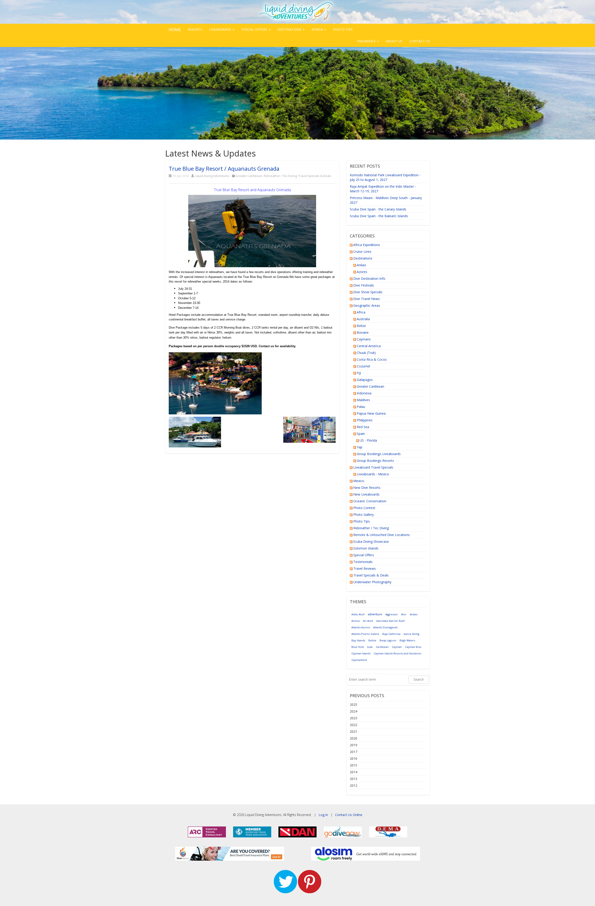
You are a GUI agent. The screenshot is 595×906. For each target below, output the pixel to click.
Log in (323, 815)
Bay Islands (358, 640)
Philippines (365, 420)
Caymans (364, 339)
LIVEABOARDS (220, 29)
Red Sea (363, 427)
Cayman (397, 647)
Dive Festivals (363, 285)
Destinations (362, 258)
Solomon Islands (365, 548)
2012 (353, 785)
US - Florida (368, 440)
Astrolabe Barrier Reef (390, 621)
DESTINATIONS (290, 29)
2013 (353, 778)
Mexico (358, 481)
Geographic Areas (366, 305)
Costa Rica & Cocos (372, 359)
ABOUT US (394, 41)
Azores (362, 272)
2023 (353, 718)
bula (370, 647)
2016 (353, 758)
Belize (361, 325)
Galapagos (365, 379)
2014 (353, 772)
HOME (175, 29)
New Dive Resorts (366, 487)
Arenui (355, 621)
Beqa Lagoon (388, 640)
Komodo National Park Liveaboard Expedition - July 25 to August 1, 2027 (385, 177)
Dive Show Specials (367, 292)
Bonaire (363, 332)
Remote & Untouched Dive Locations (381, 535)
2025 (353, 704)
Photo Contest (364, 508)
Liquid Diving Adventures (212, 176)
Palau (361, 406)
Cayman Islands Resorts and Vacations (397, 653)
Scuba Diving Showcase (371, 541)
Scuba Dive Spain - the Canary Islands (378, 209)
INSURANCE (367, 41)
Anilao (361, 265)
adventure (375, 614)
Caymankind (359, 660)
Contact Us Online (348, 815)
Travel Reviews (364, 568)
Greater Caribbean (249, 176)
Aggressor (391, 614)
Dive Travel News (366, 298)
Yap (359, 447)
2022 (353, 725)
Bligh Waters (407, 640)
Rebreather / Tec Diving (280, 176)
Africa (361, 312)
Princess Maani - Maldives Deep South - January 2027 (386, 200)
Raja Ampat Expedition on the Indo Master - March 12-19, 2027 (383, 188)
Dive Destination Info (369, 278)
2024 (353, 711)
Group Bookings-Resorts (375, 460)
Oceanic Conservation (369, 501)
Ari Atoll (368, 621)
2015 (353, 765)
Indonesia (364, 393)
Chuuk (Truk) (366, 352)
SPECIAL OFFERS (254, 29)
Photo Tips (361, 521)
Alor (404, 614)
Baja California (391, 634)
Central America (369, 346)
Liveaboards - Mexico (373, 474)
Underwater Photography (372, 582)
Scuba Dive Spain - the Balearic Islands (379, 216)
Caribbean (382, 647)
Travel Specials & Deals (314, 176)
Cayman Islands (360, 653)
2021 (353, 731)
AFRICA (318, 29)
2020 (353, 738)
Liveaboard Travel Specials (373, 467)
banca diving (411, 634)
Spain (361, 433)
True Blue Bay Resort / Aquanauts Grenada (224, 168)
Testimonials (363, 562)
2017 (353, 751)
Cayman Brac (413, 647)
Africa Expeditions (366, 245)
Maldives (363, 400)
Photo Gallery (363, 514)
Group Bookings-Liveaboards (379, 454)
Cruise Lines (362, 251)
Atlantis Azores (360, 627)
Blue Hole (357, 647)
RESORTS (195, 29)
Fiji (359, 373)
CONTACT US (419, 41)
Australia (363, 319)
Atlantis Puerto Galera (365, 634)
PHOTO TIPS (343, 29)
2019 (353, 745)
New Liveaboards (366, 494)
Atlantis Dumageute (385, 627)
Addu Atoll (357, 614)
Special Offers (363, 555)
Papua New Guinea (371, 413)
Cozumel (363, 366)
